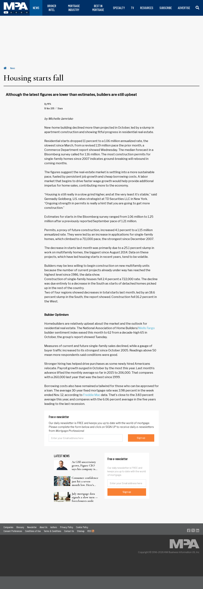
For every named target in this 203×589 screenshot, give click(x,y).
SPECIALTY (119, 8)
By (47, 103)
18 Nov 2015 (49, 108)
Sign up (141, 437)
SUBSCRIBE (165, 8)
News (12, 68)
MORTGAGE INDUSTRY (74, 8)
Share (60, 108)
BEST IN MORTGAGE (98, 8)
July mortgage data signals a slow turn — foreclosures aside (85, 497)
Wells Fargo (146, 328)
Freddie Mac (91, 395)
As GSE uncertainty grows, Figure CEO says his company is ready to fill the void (84, 465)
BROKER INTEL (51, 8)
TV (132, 8)
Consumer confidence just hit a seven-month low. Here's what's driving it (85, 481)
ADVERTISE (184, 8)
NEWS (36, 8)
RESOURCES (146, 8)
